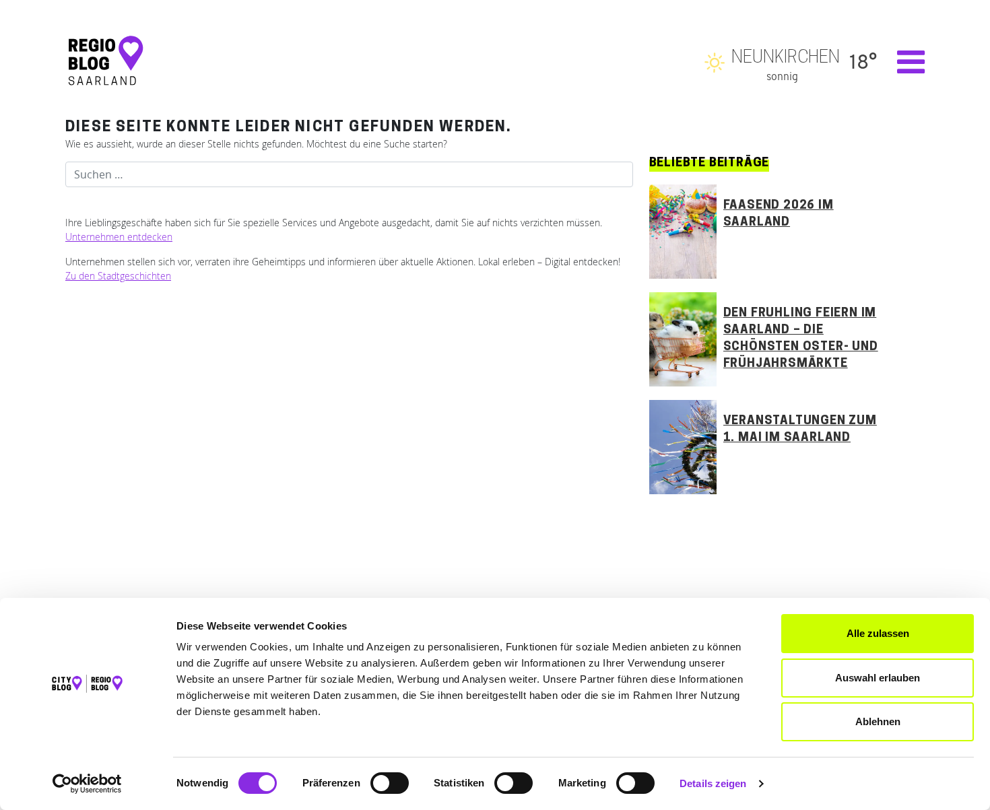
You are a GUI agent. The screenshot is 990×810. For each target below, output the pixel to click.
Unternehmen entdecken (118, 236)
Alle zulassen (878, 633)
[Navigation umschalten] (904, 62)
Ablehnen (877, 721)
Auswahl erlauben (877, 677)
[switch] (389, 783)
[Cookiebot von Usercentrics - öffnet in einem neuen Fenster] (87, 784)
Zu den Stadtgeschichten (118, 275)
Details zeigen (713, 783)
